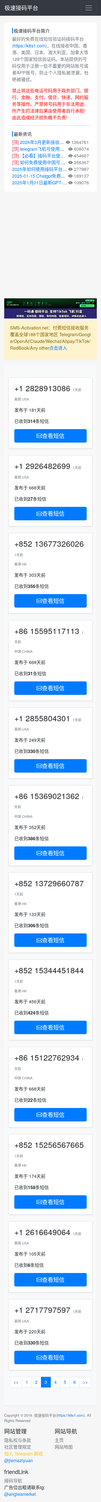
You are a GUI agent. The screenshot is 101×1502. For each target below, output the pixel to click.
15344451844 (59, 970)
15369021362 (54, 795)
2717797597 (48, 1309)
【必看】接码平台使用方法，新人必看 (58, 155)
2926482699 (48, 465)
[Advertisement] (50, 245)
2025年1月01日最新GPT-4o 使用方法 (49, 182)
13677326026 (59, 543)
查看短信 (53, 436)
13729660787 (59, 883)
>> (85, 1382)
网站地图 (64, 1447)
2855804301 (48, 717)
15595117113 (54, 630)
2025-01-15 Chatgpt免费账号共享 (45, 176)
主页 (59, 1440)
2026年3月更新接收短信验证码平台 (55, 142)
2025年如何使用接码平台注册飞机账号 (50, 169)
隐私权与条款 (17, 1440)
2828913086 (48, 387)
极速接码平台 (21, 8)
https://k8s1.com (29, 45)
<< (16, 1382)
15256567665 (59, 1144)
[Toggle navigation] (89, 7)
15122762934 (54, 1057)
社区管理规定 (17, 1447)
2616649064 (48, 1231)
